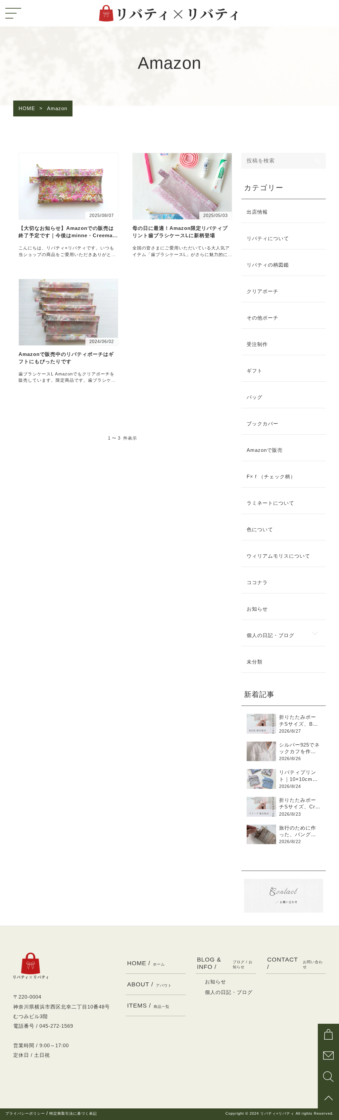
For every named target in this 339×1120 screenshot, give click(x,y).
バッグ (255, 397)
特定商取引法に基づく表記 (73, 1113)
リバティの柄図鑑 (268, 265)
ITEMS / (148, 1005)
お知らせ (257, 609)
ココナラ (257, 582)
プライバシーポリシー (25, 1113)
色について (260, 529)
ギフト (255, 370)
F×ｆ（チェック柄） (271, 476)
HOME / (146, 963)
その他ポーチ (262, 318)
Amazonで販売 (265, 450)
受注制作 (257, 344)
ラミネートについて (270, 503)
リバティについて (268, 238)
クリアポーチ (262, 291)
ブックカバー (262, 423)
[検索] (318, 161)
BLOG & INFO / (225, 963)
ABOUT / (149, 984)
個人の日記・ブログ (270, 635)
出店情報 (257, 212)
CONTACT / (295, 963)
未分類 (255, 662)
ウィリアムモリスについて (278, 556)
